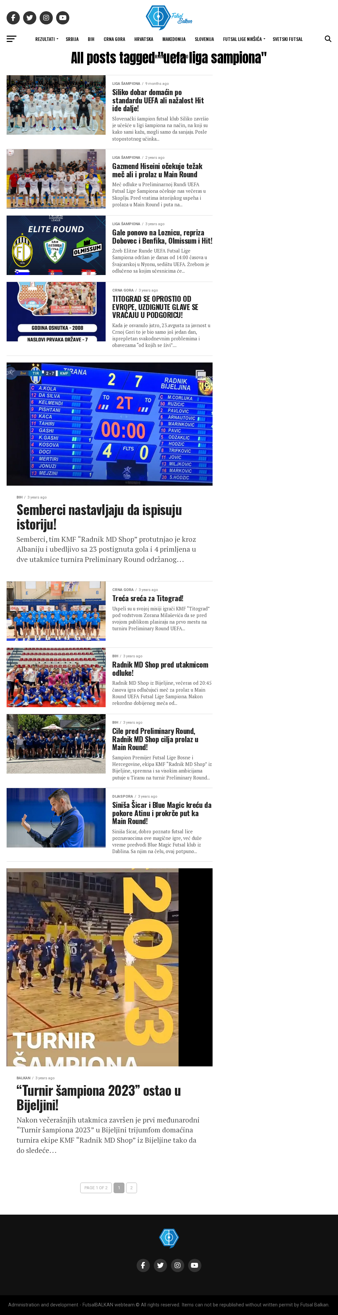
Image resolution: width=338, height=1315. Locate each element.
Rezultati (45, 38)
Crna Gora (114, 38)
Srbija (72, 38)
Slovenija (204, 38)
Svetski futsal (288, 38)
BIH (91, 38)
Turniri (157, 56)
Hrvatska (143, 38)
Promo (181, 56)
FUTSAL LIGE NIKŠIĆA (242, 38)
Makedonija (174, 38)
